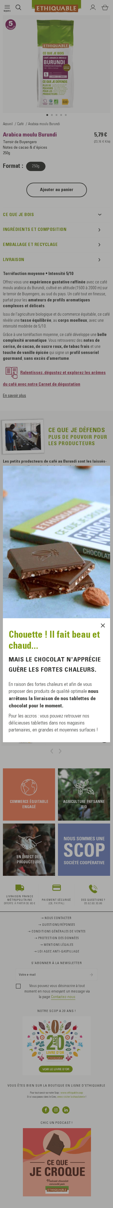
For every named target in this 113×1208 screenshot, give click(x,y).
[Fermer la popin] (103, 625)
